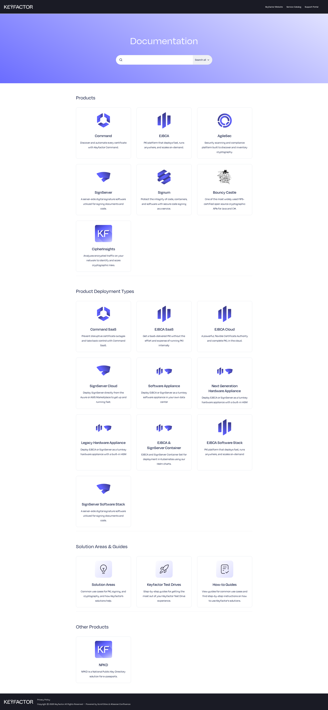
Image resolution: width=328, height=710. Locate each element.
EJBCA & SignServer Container (164, 445)
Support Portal (311, 6)
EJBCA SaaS (164, 329)
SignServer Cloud (103, 385)
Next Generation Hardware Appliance (225, 388)
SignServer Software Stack (103, 504)
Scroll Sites (102, 704)
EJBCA (164, 135)
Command (103, 135)
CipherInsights (103, 248)
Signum (164, 192)
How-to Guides (225, 584)
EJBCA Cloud (225, 329)
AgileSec (225, 135)
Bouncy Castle (224, 192)
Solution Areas (103, 584)
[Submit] (121, 60)
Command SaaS (103, 329)
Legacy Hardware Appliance (103, 442)
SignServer (103, 192)
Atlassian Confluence (121, 704)
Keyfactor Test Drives (164, 584)
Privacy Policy (43, 699)
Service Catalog (294, 6)
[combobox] (154, 59)
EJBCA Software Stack (225, 442)
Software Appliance (164, 385)
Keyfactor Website (274, 6)
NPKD (103, 664)
